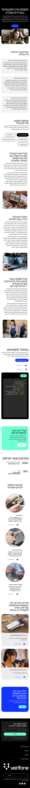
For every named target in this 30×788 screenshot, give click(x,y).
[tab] (23, 135)
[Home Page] (24, 3)
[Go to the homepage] (16, 766)
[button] (2, 3)
